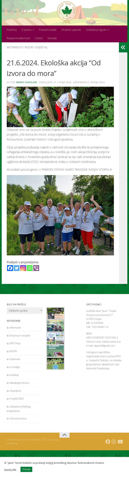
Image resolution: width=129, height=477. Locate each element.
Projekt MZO (17, 398)
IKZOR (29, 47)
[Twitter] (16, 268)
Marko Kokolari (26, 82)
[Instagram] (23, 268)
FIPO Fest (15, 343)
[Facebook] (10, 268)
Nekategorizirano (19, 382)
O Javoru (26, 30)
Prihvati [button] (26, 469)
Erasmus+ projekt (20, 335)
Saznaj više (10, 469)
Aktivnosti (15, 47)
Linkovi (39, 38)
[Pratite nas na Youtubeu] (120, 441)
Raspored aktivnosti (18, 38)
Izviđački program (96, 30)
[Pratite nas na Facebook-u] (107, 441)
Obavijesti (15, 390)
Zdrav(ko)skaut (18, 418)
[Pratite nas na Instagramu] (114, 441)
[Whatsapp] (30, 268)
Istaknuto (15, 359)
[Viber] (36, 268)
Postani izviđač (48, 30)
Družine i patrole (71, 30)
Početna (12, 30)
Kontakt (52, 38)
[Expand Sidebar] (123, 47)
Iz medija (15, 367)
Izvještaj (41, 47)
